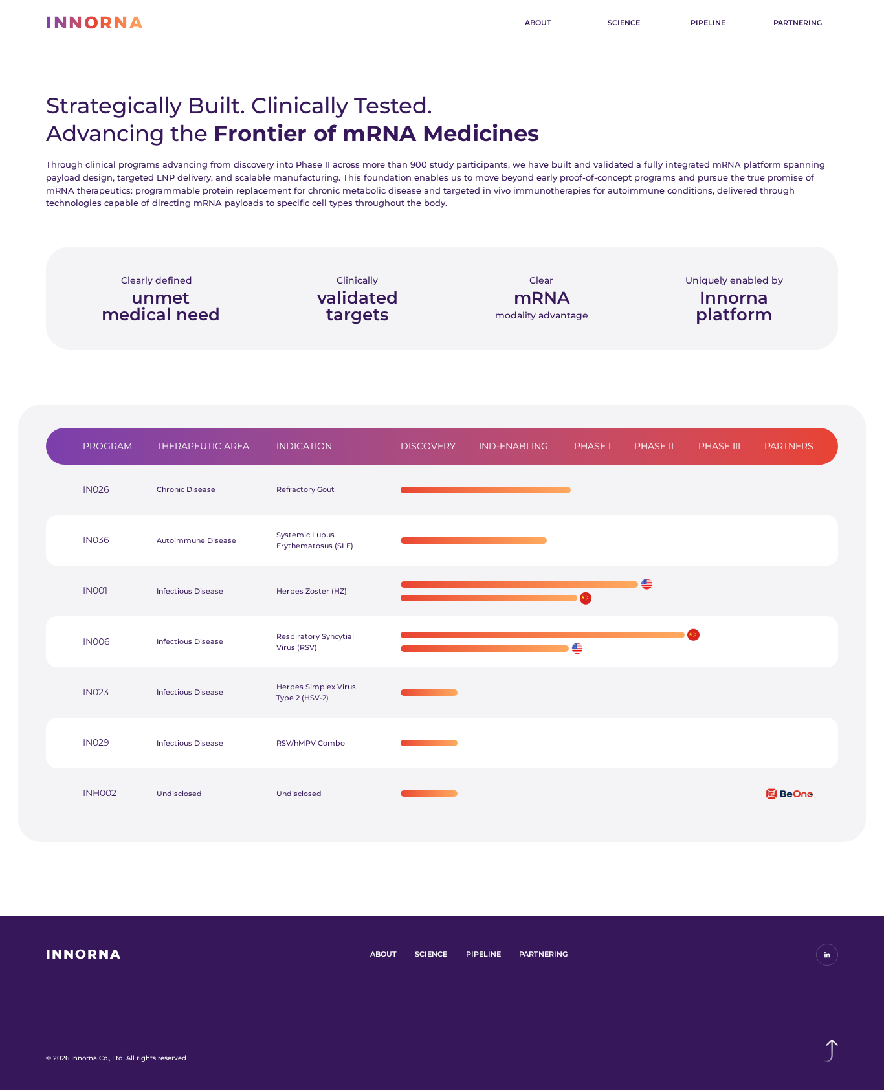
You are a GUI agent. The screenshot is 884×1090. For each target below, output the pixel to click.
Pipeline (708, 22)
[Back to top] (828, 1051)
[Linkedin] (827, 955)
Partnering (797, 22)
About (538, 22)
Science (624, 22)
